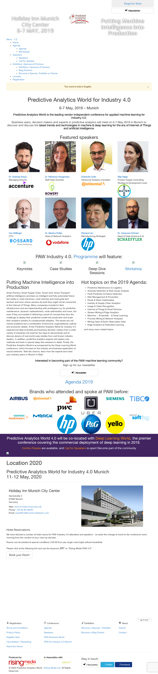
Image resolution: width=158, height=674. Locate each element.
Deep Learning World (113, 438)
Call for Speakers (75, 448)
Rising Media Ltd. (52, 668)
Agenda (48, 628)
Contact (123, 632)
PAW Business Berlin (54, 637)
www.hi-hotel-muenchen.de (28, 506)
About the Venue (14, 646)
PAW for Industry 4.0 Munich (58, 642)
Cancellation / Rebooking (18, 642)
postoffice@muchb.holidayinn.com (32, 513)
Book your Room (19, 555)
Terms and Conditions (17, 628)
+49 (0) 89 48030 (24, 510)
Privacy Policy (13, 632)
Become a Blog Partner (92, 632)
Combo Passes (31, 448)
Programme (86, 256)
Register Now (132, 3)
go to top (144, 620)
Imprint (122, 628)
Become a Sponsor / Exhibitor (96, 628)
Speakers (48, 632)
